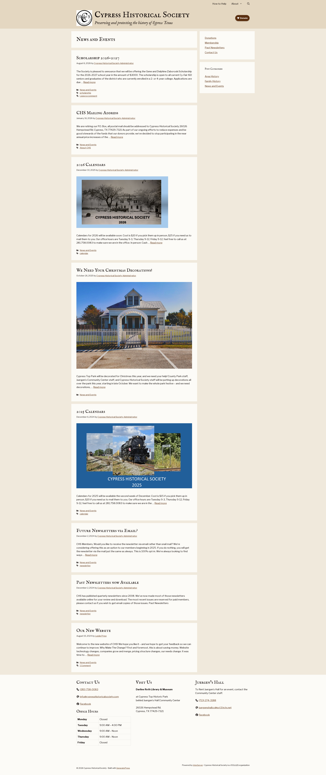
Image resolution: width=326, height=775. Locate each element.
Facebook (85, 703)
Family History (213, 81)
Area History (212, 76)
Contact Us (211, 52)
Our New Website (93, 630)
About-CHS (85, 147)
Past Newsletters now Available (107, 582)
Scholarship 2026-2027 (97, 58)
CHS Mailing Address (97, 113)
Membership (212, 42)
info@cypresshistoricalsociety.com (99, 696)
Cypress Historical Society (142, 15)
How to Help (219, 3)
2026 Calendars (90, 165)
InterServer (198, 765)
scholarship (85, 93)
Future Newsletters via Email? (107, 531)
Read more (89, 82)
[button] (248, 4)
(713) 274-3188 (207, 700)
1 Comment (85, 665)
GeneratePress (123, 768)
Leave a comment (88, 96)
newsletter (85, 565)
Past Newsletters (215, 47)
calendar (84, 253)
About (234, 3)
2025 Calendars (90, 411)
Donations (210, 38)
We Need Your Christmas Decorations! (114, 270)
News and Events (88, 90)
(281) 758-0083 (89, 689)
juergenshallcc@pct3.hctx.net (215, 707)
